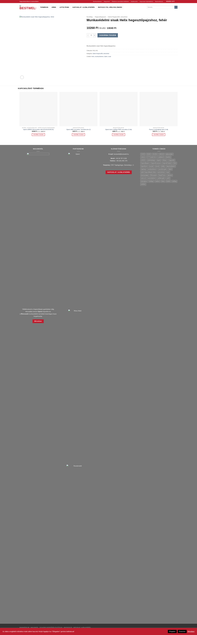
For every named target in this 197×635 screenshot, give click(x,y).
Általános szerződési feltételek (120, 1)
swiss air (143, 178)
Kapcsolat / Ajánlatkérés (146, 1)
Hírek (54, 7)
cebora (143, 157)
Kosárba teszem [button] (38, 134)
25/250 (149, 154)
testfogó (151, 181)
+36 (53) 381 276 (121, 161)
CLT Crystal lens (151, 157)
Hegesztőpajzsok (100, 17)
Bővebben (191, 631)
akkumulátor (169, 154)
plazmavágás (144, 175)
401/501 (155, 154)
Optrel (106, 56)
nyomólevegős (162, 169)
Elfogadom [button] (172, 631)
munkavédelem (99, 56)
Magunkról (107, 1)
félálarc (165, 160)
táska (162, 181)
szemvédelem (152, 178)
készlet (157, 166)
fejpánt (159, 160)
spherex (170, 175)
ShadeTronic (162, 175)
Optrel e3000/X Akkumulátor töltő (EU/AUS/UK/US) (38, 129)
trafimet (157, 181)
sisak (109, 56)
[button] (171, 1)
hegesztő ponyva (156, 163)
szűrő (168, 178)
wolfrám (143, 184)
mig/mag (143, 169)
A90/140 (161, 154)
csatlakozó (161, 157)
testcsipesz (144, 181)
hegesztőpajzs (145, 163)
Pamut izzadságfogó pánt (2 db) (158, 129)
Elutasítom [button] (182, 631)
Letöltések (64, 7)
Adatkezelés (134, 1)
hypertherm (144, 166)
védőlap (174, 181)
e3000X (143, 160)
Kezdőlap (90, 17)
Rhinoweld (153, 175)
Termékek (44, 7)
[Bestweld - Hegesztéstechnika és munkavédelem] (27, 7)
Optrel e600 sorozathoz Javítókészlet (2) (78, 129)
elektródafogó (151, 160)
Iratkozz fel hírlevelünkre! (110, 7)
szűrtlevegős (161, 178)
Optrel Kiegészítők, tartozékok (117, 17)
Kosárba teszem (108, 35)
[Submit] (176, 7)
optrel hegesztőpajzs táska (148, 172)
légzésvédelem (171, 166)
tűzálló (168, 181)
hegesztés (172, 160)
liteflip (163, 166)
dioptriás (168, 157)
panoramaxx (161, 172)
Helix (92, 56)
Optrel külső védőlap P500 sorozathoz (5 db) (118, 129)
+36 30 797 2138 (121, 158)
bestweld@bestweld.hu (121, 154)
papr (168, 172)
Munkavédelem (97, 1)
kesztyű (151, 166)
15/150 (143, 154)
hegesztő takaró (167, 163)
